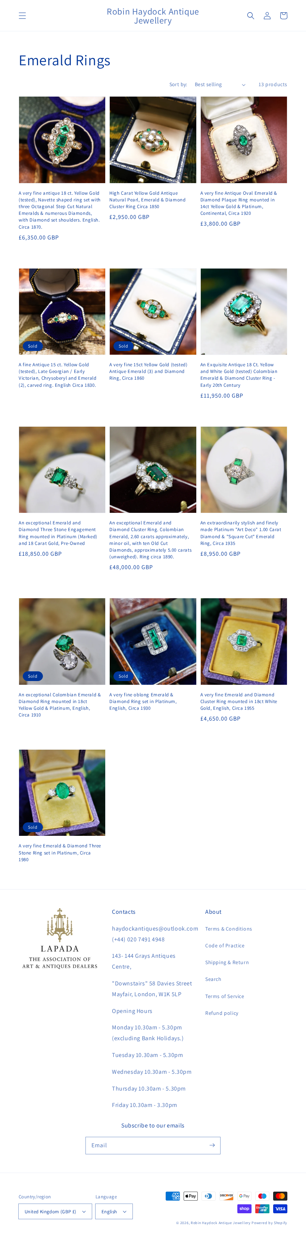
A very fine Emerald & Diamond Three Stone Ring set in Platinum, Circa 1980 (60, 852)
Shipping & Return (227, 962)
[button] (22, 15)
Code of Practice (225, 945)
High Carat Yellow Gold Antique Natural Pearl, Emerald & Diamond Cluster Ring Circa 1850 (147, 200)
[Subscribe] (212, 1145)
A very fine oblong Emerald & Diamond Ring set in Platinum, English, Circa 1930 (143, 701)
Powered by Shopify (269, 1222)
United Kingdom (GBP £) (50, 1211)
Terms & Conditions (228, 928)
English (109, 1211)
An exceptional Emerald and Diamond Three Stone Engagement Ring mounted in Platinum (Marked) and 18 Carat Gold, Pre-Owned (58, 533)
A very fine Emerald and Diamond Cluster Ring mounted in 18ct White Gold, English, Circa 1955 (238, 701)
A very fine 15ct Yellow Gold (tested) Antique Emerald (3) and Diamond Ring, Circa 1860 (148, 371)
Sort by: (178, 84)
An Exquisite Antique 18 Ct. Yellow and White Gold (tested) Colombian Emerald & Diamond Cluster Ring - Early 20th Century (239, 374)
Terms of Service (224, 996)
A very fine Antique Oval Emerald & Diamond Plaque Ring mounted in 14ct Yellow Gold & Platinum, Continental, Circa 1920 (238, 203)
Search (213, 979)
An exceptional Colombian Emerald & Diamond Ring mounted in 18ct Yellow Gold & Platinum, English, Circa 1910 (60, 704)
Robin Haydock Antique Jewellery (221, 1222)
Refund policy (221, 1013)
